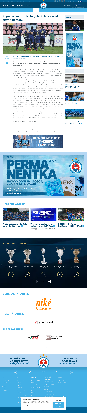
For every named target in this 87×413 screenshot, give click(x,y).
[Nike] (43, 304)
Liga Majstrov (74, 102)
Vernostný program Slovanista (34, 393)
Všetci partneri (43, 347)
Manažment (19, 387)
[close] (64, 397)
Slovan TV (67, 221)
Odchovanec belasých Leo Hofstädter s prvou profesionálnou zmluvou (72, 86)
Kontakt (19, 389)
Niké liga (73, 84)
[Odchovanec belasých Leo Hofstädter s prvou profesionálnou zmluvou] (74, 78)
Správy (36, 10)
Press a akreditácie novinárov (21, 391)
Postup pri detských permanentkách (49, 392)
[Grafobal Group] (53, 337)
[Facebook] (68, 1)
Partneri (19, 394)
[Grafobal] (43, 322)
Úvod (4, 10)
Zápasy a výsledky (7, 388)
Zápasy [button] (29, 10)
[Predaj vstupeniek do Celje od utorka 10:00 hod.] (16, 214)
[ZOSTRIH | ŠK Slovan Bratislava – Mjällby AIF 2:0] (71, 214)
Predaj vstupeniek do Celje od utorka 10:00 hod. (15, 225)
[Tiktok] (78, 1)
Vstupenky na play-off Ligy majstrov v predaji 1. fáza (42, 225)
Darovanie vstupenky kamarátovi (35, 396)
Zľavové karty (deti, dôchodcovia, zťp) (34, 385)
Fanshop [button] (74, 10)
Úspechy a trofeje (21, 380)
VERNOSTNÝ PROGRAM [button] (54, 10)
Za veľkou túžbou (70, 104)
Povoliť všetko (58, 406)
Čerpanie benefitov (49, 396)
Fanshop (28, 1)
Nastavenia (58, 400)
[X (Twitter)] (71, 1)
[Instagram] (76, 1)
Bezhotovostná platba (35, 387)
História (19, 379)
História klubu (43, 282)
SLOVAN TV (66, 10)
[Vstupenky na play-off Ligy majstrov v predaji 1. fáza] (43, 214)
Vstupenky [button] (17, 10)
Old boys (19, 384)
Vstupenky (12, 221)
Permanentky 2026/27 (35, 380)
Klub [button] (10, 10)
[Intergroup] (33, 337)
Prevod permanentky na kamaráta (49, 388)
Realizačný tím (6, 380)
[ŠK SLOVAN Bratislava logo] (43, 4)
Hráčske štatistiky (7, 382)
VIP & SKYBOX (34, 382)
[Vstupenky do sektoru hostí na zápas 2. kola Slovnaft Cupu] (74, 114)
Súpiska (5, 379)
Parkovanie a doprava (35, 390)
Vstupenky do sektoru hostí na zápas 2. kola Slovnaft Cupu (74, 122)
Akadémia (43, 10)
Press (8, 1)
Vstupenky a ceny (35, 379)
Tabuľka (5, 390)
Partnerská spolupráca (22, 395)
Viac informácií (25, 405)
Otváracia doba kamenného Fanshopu (63, 381)
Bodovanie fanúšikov (49, 394)
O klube (19, 385)
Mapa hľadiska (34, 389)
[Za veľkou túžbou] (74, 96)
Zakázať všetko (58, 403)
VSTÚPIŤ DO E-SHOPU (64, 379)
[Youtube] (73, 1)
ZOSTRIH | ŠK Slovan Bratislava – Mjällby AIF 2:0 (70, 225)
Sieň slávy (19, 382)
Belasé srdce (22, 1)
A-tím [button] (23, 10)
